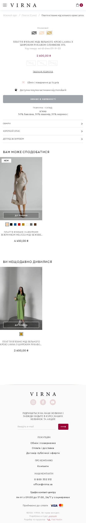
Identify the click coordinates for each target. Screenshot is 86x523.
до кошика (21, 215)
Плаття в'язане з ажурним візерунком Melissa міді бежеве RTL (21, 233)
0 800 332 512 (43, 479)
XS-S (31, 63)
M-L (42, 63)
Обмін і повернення (43, 443)
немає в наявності (43, 99)
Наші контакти (44, 473)
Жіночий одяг (10, 15)
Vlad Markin (56, 520)
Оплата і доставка (43, 448)
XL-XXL (53, 63)
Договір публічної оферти (43, 453)
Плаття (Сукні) (29, 15)
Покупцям (44, 437)
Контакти (43, 466)
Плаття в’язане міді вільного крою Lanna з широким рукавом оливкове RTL (21, 343)
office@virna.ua (43, 484)
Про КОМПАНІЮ (44, 460)
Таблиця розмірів (43, 72)
